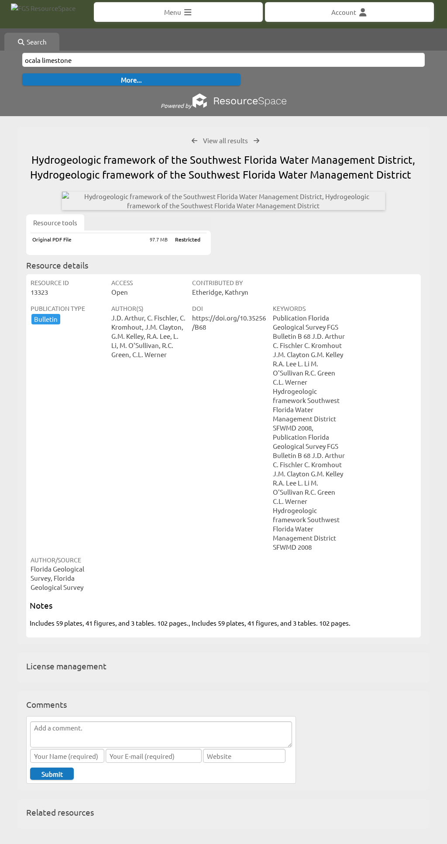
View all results (225, 140)
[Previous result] (194, 141)
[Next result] (256, 141)
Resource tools (55, 222)
